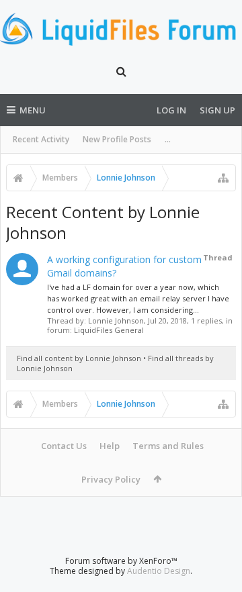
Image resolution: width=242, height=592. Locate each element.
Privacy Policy (110, 479)
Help (109, 446)
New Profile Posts (117, 139)
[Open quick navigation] (223, 178)
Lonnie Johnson (116, 320)
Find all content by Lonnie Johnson (79, 358)
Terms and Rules (168, 446)
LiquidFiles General (109, 330)
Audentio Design (158, 571)
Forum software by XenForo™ (121, 560)
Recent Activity (41, 139)
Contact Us (64, 446)
